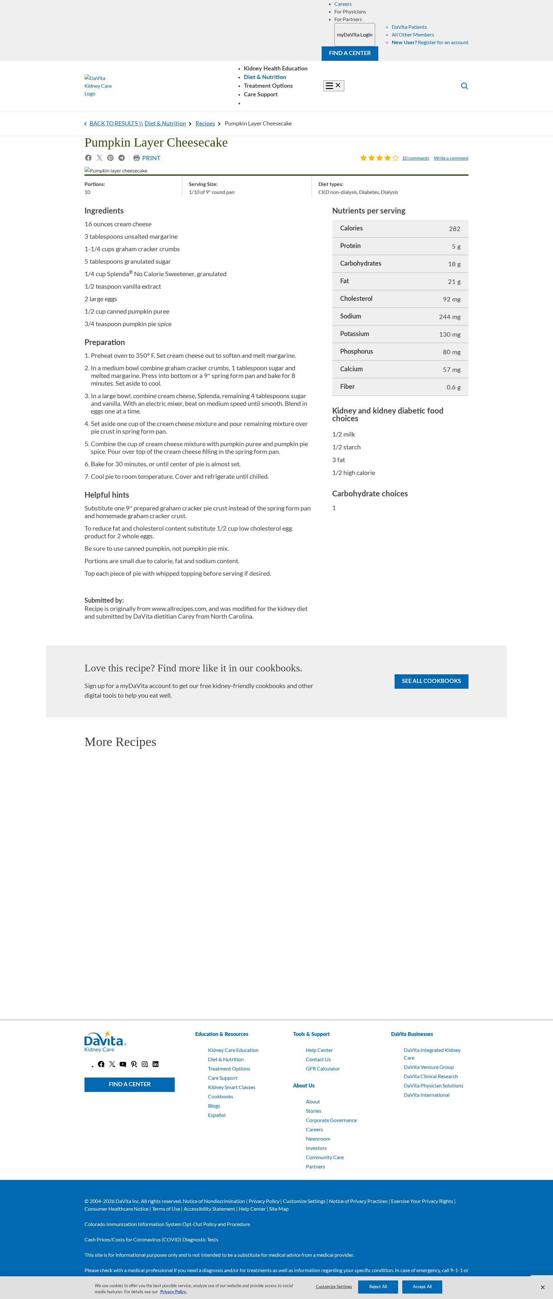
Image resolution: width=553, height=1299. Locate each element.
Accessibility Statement (209, 1209)
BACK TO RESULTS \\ (116, 123)
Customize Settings (304, 1201)
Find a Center (350, 53)
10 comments (415, 158)
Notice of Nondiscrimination (214, 1201)
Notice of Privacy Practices (358, 1201)
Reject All (378, 1287)
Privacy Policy (264, 1201)
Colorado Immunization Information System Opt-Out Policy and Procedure (167, 1224)
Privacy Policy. (173, 1292)
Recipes (205, 123)
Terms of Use (166, 1209)
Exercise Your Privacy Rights (422, 1201)
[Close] (543, 1287)
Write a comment (451, 158)
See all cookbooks (431, 681)
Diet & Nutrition (165, 123)
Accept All (422, 1287)
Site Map (279, 1209)
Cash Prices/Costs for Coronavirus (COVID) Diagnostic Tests (151, 1239)
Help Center (252, 1209)
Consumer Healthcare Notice (116, 1209)
